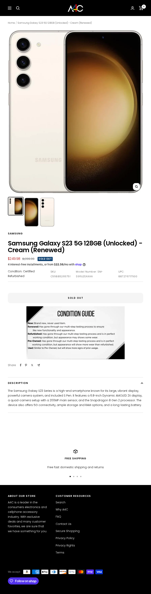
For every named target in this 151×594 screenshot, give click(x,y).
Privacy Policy (65, 538)
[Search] (18, 8)
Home (11, 22)
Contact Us (63, 524)
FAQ (58, 517)
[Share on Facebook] (20, 365)
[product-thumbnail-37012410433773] (31, 212)
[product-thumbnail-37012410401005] (16, 206)
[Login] (132, 8)
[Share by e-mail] (38, 365)
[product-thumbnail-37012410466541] (47, 212)
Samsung (15, 233)
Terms (60, 553)
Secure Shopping (68, 531)
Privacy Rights (65, 545)
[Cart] (141, 8)
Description (18, 383)
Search (60, 502)
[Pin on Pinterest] (26, 365)
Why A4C (62, 509)
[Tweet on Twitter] (32, 365)
